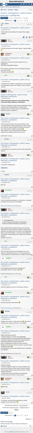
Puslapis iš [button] (13, 21)
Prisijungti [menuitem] (29, 5)
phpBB (10, 431)
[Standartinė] (1, 29)
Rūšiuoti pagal (6, 407)
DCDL (9, 40)
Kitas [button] (27, 21)
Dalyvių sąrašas (7, 5)
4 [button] (20, 20)
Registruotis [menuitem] (32, 5)
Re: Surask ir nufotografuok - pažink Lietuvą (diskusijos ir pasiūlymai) (15, 119)
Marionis (8, 113)
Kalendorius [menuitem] (24, 5)
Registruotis (17, 6)
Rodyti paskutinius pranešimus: (12, 405)
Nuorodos (2, 5)
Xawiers (7, 23)
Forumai (4, 5)
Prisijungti (9, 6)
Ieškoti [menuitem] (31, 10)
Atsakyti (3, 18)
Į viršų (31, 37)
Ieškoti (3, 6)
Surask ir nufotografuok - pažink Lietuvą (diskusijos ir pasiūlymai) (15, 14)
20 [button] (25, 20)
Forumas (4, 426)
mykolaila (7, 311)
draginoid (8, 258)
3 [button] (18, 20)
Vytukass (6, 139)
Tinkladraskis (8, 53)
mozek (7, 392)
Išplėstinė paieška (27, 18)
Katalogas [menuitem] (22, 5)
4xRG (5, 75)
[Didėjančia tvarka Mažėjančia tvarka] (24, 408)
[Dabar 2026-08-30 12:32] (29, 9)
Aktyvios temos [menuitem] (27, 5)
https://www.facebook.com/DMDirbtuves (11, 205)
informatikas (8, 190)
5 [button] (22, 20)
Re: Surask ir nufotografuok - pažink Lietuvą (15, 28)
